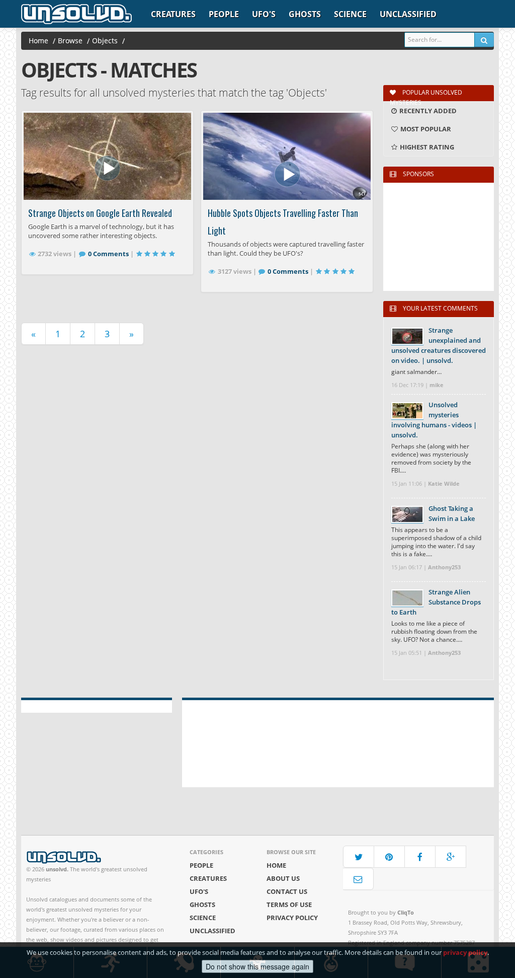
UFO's (264, 14)
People (224, 14)
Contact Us (287, 891)
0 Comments (108, 253)
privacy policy (465, 952)
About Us (283, 878)
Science (350, 14)
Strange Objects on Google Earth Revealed (100, 212)
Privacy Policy (292, 917)
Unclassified (408, 14)
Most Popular (425, 128)
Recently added (427, 110)
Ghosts (305, 14)
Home (276, 865)
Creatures (173, 14)
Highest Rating (426, 147)
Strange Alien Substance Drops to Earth (436, 602)
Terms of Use (289, 904)
